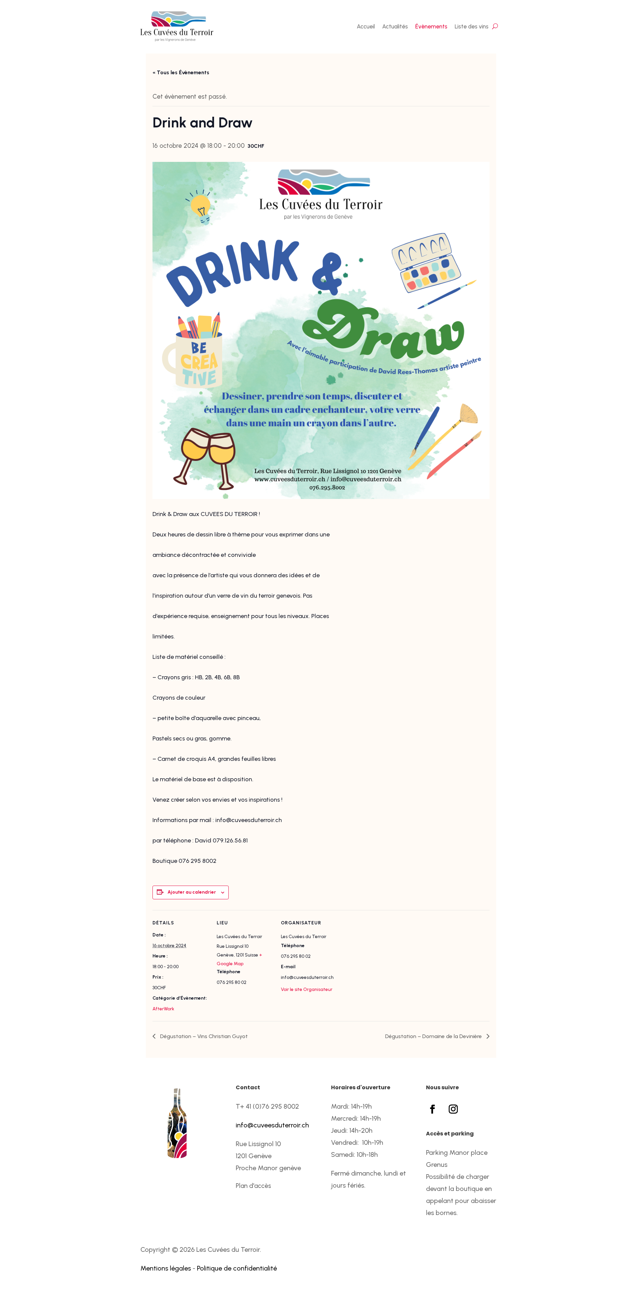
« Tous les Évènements (180, 72)
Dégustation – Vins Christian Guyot (203, 1036)
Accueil (366, 26)
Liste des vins (472, 26)
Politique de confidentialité (237, 1268)
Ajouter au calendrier (192, 892)
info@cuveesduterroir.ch (272, 1125)
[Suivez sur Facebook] (432, 1109)
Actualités (395, 26)
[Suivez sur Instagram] (453, 1109)
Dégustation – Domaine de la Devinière (434, 1036)
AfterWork (163, 1009)
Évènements (431, 26)
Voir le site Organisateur (306, 989)
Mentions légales (165, 1268)
